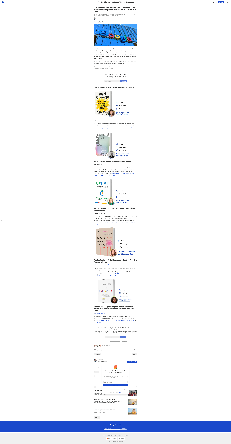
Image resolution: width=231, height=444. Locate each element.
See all (96, 417)
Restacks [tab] (101, 371)
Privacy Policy (124, 389)
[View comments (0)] (99, 22)
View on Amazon (107, 129)
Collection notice (124, 435)
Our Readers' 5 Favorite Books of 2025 (105, 409)
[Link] (92, 87)
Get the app (121, 438)
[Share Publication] (216, 2)
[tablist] (99, 372)
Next (134, 354)
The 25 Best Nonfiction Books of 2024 (104, 399)
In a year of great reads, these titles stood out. (103, 410)
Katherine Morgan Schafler (102, 265)
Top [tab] (95, 386)
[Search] (213, 2)
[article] (115, 403)
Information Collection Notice (115, 389)
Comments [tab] (96, 371)
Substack (109, 441)
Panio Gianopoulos (102, 361)
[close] (127, 366)
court (124, 49)
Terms (119, 435)
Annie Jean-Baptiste (100, 313)
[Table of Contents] (1, 222)
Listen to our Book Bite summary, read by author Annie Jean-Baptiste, (115, 320)
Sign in (227, 2)
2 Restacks (108, 345)
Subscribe (221, 2)
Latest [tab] (98, 386)
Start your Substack (112, 438)
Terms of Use (121, 387)
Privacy (116, 435)
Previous (98, 354)
